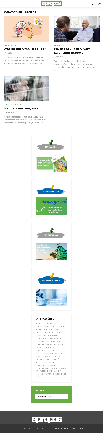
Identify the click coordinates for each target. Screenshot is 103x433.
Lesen (54, 353)
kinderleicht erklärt (44, 347)
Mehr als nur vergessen (22, 108)
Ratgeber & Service (61, 45)
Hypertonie (40, 344)
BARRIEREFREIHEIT (79, 428)
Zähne (38, 377)
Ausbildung (40, 327)
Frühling (59, 332)
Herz (47, 341)
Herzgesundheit (57, 341)
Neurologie (48, 356)
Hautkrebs (40, 341)
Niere (57, 356)
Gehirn (38, 335)
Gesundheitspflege (54, 338)
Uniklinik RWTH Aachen (50, 371)
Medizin (39, 356)
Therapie (62, 368)
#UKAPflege (40, 324)
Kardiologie (51, 344)
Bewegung (51, 327)
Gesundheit (40, 338)
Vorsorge (39, 374)
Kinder (60, 344)
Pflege (46, 359)
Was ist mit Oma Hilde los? (25, 49)
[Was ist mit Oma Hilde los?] (26, 29)
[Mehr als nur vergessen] (26, 88)
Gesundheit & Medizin (12, 105)
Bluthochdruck (42, 330)
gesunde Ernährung (51, 335)
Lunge (60, 353)
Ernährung (49, 332)
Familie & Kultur (10, 45)
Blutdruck (61, 327)
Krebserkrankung (43, 353)
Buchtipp (54, 330)
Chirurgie (39, 332)
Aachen (49, 324)
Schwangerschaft (43, 368)
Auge (56, 324)
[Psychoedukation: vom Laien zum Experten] (77, 29)
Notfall (39, 359)
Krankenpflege (41, 350)
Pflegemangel (41, 362)
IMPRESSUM (54, 428)
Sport (54, 368)
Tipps (37, 371)
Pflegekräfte (56, 359)
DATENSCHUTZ (65, 428)
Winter (48, 374)
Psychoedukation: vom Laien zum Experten (72, 50)
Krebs (51, 350)
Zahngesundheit (59, 374)
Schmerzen (51, 365)
